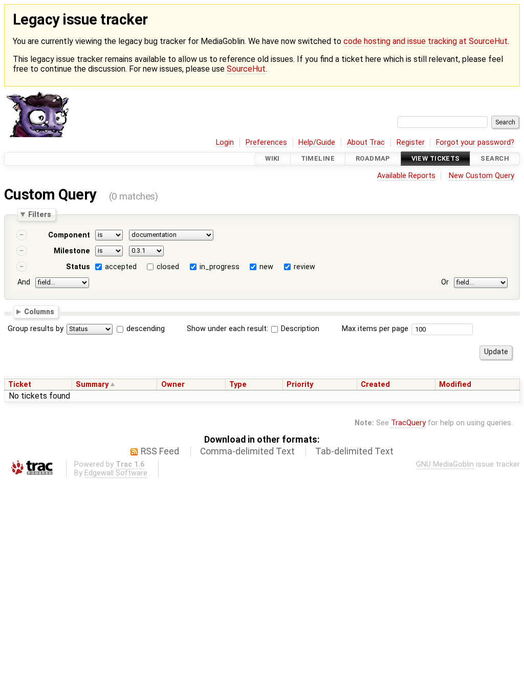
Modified (455, 384)
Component (69, 235)
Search (495, 159)
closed (168, 267)
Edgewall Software (115, 473)
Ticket (19, 384)
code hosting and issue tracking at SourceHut (425, 41)
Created (375, 384)
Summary (92, 384)
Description (299, 328)
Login (225, 142)
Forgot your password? (475, 142)
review (304, 267)
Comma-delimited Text (247, 451)
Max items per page (375, 328)
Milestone (72, 251)
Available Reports (406, 175)
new (266, 267)
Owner (173, 384)
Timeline (318, 159)
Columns (39, 312)
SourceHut (246, 69)
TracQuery (408, 423)
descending (145, 328)
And (23, 282)
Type (238, 384)
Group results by (35, 328)
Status (78, 267)
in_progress (219, 267)
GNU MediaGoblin (445, 464)
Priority (300, 384)
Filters (39, 214)
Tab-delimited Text (354, 451)
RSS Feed (160, 451)
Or (445, 282)
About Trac (366, 142)
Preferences (266, 142)
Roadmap (373, 159)
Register (411, 142)
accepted (121, 267)
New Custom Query (481, 175)
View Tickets (435, 159)
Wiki (272, 159)
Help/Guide (316, 142)
